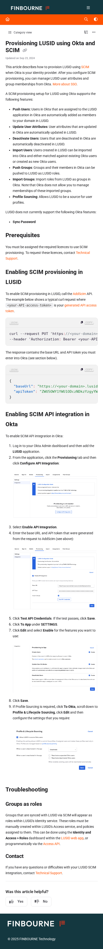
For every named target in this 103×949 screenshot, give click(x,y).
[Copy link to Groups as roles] (49, 804)
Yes (20, 901)
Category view (22, 32)
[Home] (30, 8)
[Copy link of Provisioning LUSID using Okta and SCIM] (25, 51)
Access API (51, 844)
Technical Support (48, 873)
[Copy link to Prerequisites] (47, 236)
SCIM (85, 67)
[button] (92, 937)
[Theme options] (95, 19)
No (45, 901)
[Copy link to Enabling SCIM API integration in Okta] (25, 425)
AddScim (79, 294)
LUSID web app (72, 838)
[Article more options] (94, 32)
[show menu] (88, 8)
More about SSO (65, 84)
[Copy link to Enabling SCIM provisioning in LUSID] (29, 282)
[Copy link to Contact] (31, 856)
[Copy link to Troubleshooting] (55, 790)
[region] (52, 332)
